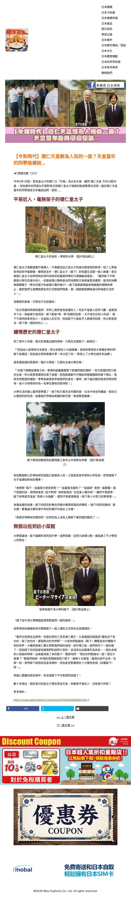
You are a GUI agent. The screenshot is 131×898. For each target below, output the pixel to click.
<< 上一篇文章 (65, 717)
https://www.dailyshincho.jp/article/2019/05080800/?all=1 (51, 700)
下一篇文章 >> (65, 725)
